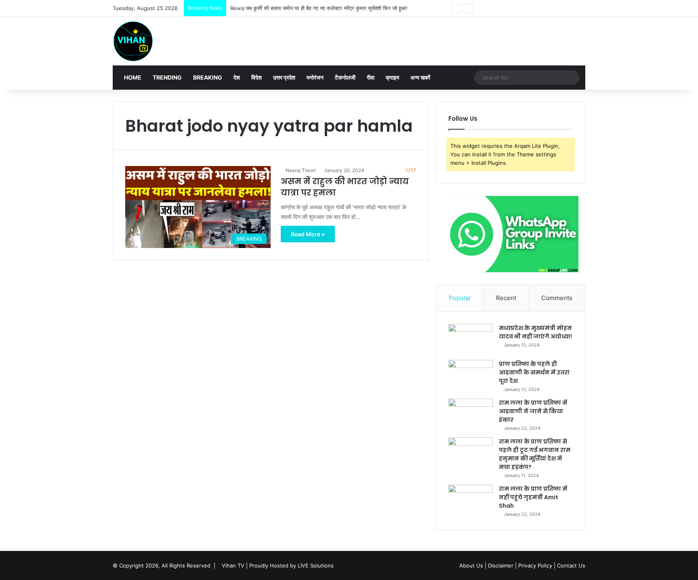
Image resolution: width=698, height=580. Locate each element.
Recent (506, 298)
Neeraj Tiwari (301, 170)
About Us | (472, 565)
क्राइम (392, 77)
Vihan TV (233, 565)
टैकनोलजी (345, 77)
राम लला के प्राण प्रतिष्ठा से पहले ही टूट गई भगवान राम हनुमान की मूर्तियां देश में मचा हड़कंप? (534, 454)
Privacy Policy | (536, 565)
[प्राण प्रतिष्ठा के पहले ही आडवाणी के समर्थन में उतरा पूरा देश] (470, 375)
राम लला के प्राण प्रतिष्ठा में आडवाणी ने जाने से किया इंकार (533, 411)
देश (236, 77)
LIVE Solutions (316, 565)
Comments (556, 298)
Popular (460, 298)
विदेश (256, 77)
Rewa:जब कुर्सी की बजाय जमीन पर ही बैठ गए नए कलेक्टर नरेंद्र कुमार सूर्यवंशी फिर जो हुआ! (319, 8)
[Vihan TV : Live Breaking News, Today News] (133, 41)
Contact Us (571, 565)
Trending (167, 77)
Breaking (207, 77)
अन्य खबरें (420, 77)
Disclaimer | (502, 565)
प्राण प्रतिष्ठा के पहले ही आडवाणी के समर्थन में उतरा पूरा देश (534, 372)
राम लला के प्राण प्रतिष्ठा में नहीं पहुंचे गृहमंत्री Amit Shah (533, 497)
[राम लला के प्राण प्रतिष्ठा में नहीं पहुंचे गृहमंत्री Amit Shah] (470, 500)
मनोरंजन (315, 77)
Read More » (308, 234)
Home (132, 77)
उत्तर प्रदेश (284, 77)
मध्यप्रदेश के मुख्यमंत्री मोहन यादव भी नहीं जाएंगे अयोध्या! (535, 332)
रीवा (370, 77)
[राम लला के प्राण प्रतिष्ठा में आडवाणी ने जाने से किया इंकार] (470, 414)
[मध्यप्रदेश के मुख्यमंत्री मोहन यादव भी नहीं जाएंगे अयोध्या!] (470, 339)
